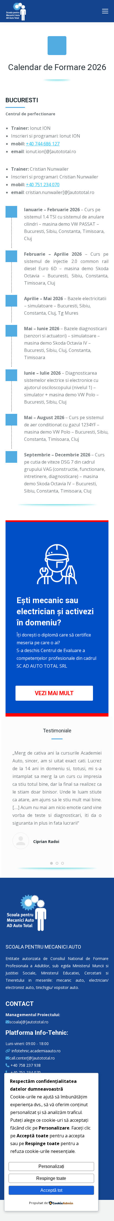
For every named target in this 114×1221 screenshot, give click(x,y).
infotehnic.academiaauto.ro (36, 1050)
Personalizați (51, 1166)
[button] (51, 863)
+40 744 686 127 (42, 144)
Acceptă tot (51, 1190)
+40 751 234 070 (42, 184)
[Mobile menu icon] (105, 11)
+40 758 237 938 (25, 1065)
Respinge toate (51, 1178)
